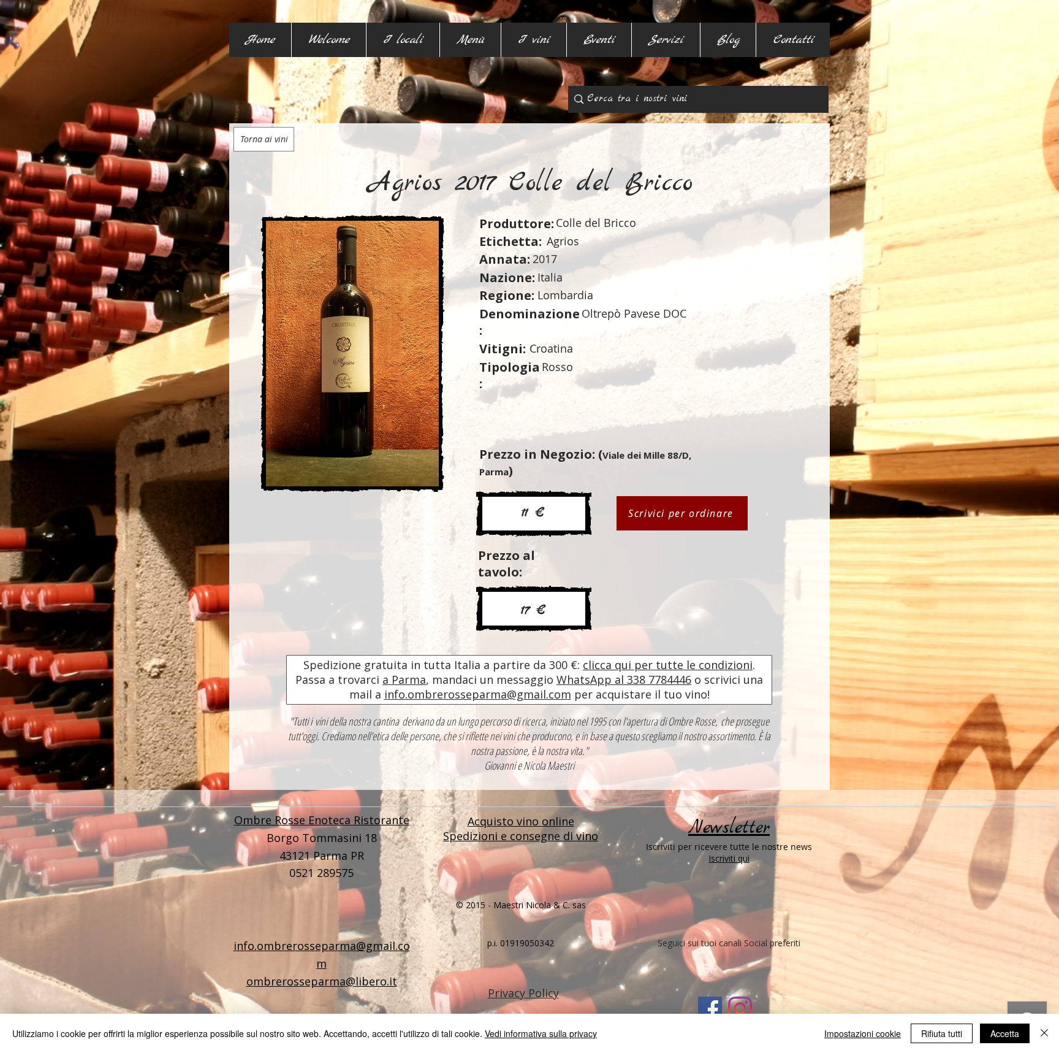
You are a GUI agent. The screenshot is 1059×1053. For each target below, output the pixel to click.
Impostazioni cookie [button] (862, 1033)
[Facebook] (710, 1008)
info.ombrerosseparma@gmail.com (477, 694)
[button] (402, 40)
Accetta (1004, 1033)
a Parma (404, 679)
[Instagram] (740, 1008)
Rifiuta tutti (941, 1033)
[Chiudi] (1044, 1033)
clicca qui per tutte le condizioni (668, 664)
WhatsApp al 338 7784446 (623, 679)
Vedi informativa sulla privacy (541, 1033)
